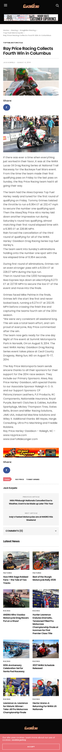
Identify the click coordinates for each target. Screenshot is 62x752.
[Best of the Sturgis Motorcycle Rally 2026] (46, 560)
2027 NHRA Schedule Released (43, 667)
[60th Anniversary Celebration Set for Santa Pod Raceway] (16, 649)
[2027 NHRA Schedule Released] (46, 649)
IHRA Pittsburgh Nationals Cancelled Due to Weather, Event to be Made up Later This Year (31, 502)
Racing (6, 611)
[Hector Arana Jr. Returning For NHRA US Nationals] (46, 687)
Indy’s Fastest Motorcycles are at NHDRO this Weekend (31, 518)
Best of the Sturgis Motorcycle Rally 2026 (44, 578)
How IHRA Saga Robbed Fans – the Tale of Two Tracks (15, 580)
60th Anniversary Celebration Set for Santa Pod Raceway (13, 668)
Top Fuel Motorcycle (13, 43)
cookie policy (19, 739)
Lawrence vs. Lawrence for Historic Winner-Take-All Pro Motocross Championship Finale (15, 707)
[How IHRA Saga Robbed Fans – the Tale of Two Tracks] (16, 560)
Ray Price (19, 479)
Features (7, 573)
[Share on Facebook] (6, 107)
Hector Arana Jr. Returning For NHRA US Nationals (45, 706)
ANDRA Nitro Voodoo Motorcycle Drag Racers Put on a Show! (16, 617)
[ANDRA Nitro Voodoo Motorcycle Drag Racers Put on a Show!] (16, 598)
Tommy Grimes (32, 479)
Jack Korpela (9, 62)
